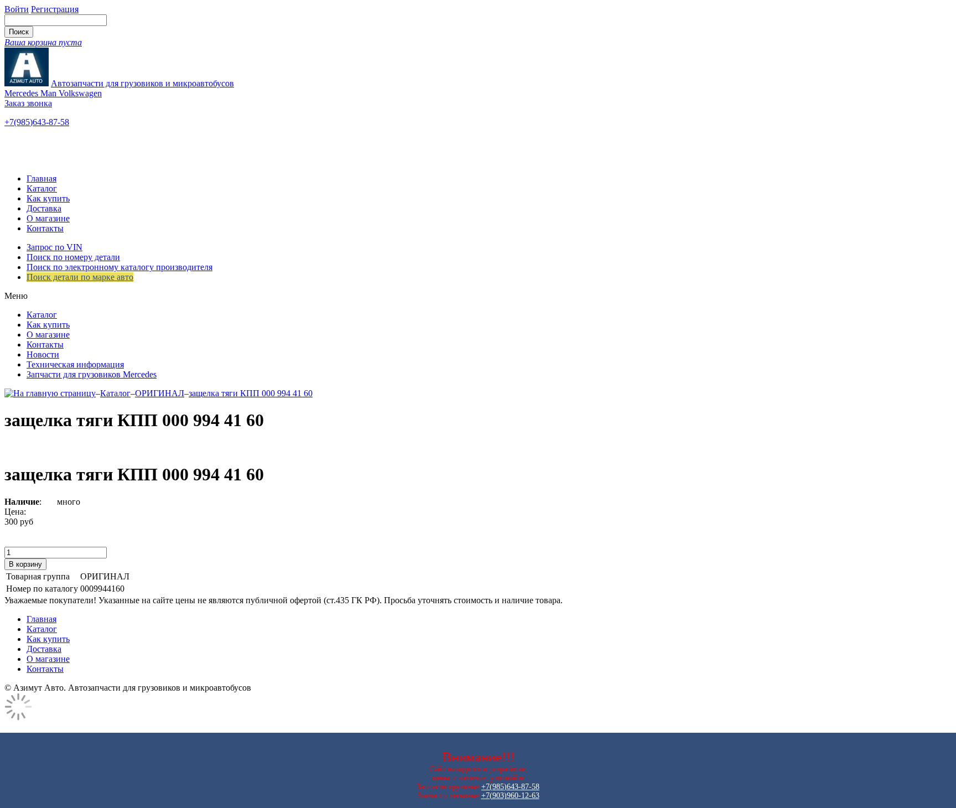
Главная (41, 178)
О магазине (48, 218)
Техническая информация (75, 364)
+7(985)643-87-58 (36, 122)
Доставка (44, 208)
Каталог (42, 188)
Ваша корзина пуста (43, 42)
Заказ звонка (28, 103)
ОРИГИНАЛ (159, 393)
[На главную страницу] (50, 393)
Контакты (45, 228)
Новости (43, 354)
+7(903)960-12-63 (510, 795)
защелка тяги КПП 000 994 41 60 (251, 393)
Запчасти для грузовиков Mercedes (92, 374)
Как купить (48, 198)
